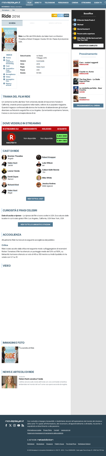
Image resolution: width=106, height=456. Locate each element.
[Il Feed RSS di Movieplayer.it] (23, 425)
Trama (8, 58)
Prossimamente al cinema (88, 105)
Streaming (86, 3)
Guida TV (98, 3)
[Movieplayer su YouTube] (19, 425)
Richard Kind (13, 185)
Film (29, 3)
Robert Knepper (49, 157)
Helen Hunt (40, 67)
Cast (8, 66)
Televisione (50, 3)
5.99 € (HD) (62, 136)
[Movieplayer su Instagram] (14, 425)
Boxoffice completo (88, 46)
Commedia (40, 61)
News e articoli (8, 84)
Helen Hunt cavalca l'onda (31, 379)
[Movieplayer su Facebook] (6, 425)
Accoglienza (10, 74)
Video (8, 77)
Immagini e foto (10, 80)
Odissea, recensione (16, 6)
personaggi (63, 3)
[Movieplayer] (14, 421)
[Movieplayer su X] (10, 425)
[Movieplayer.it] (11, 2)
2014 (38, 64)
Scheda (12, 23)
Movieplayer (5, 10)
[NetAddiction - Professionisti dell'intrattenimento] (45, 440)
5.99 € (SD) (62, 141)
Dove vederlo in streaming (10, 62)
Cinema (75, 3)
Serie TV (38, 3)
